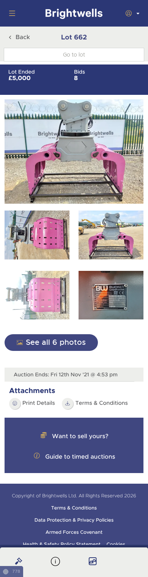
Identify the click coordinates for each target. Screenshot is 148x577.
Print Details (38, 403)
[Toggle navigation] (10, 13)
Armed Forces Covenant (74, 532)
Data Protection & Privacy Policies (74, 520)
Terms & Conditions (101, 403)
